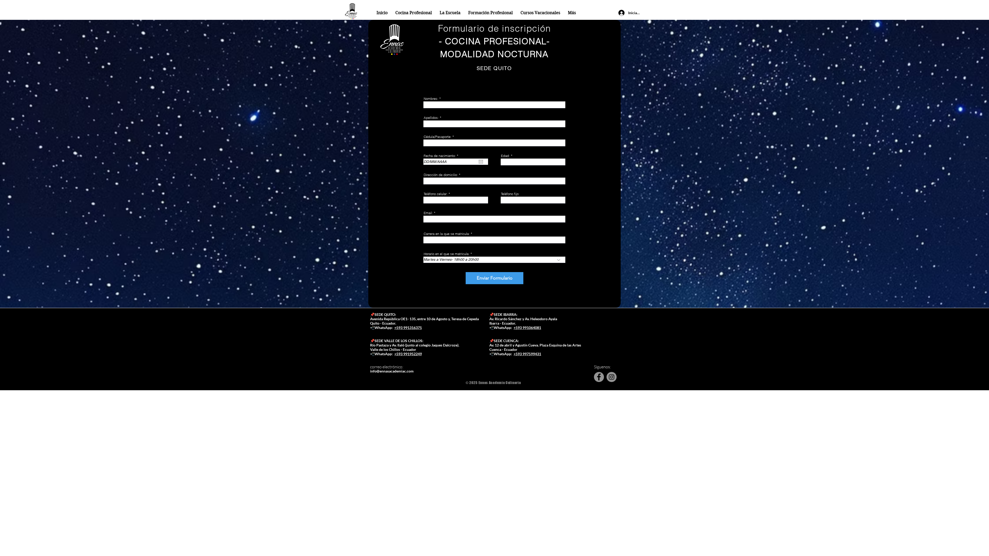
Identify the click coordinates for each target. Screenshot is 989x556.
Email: (428, 213)
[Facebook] (599, 377)
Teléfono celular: (436, 194)
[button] (450, 13)
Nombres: (431, 98)
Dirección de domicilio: (441, 175)
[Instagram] (612, 377)
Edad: (505, 156)
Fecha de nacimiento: (442, 156)
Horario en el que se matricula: (447, 254)
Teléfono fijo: (510, 194)
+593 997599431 (527, 354)
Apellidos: (431, 117)
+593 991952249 (408, 354)
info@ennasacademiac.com (392, 371)
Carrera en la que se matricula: (447, 234)
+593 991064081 (527, 327)
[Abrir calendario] (481, 162)
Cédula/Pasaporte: (437, 136)
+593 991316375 (408, 327)
